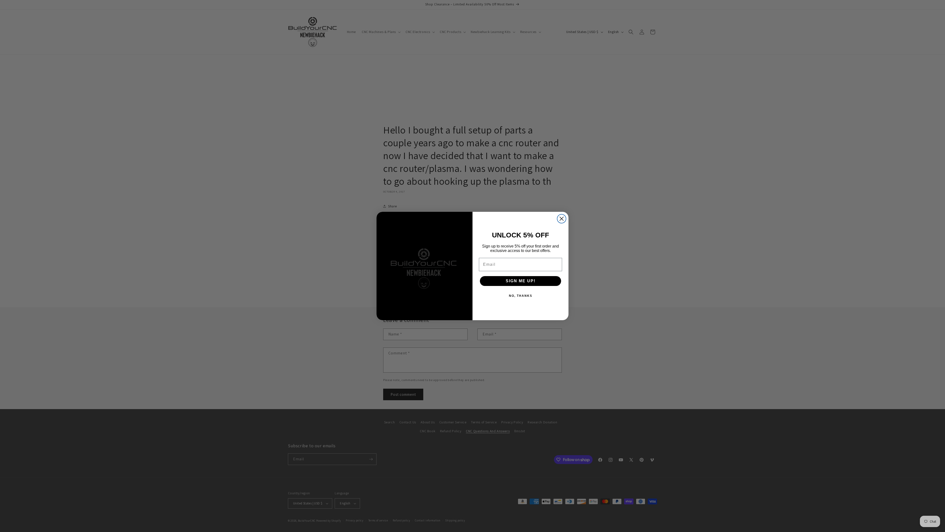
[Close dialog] (561, 218)
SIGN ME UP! (521, 281)
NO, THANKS (520, 296)
